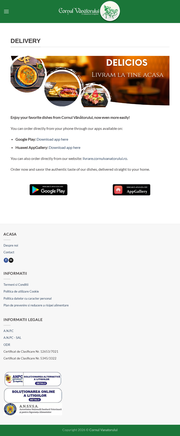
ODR (7, 345)
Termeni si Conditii (16, 284)
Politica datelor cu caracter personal (28, 298)
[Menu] (6, 11)
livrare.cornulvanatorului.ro (105, 158)
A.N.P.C (9, 331)
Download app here (52, 139)
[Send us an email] (11, 260)
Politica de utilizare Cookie (21, 291)
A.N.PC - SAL (12, 338)
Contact (9, 252)
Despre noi (11, 245)
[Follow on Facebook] (6, 260)
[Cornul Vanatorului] (90, 11)
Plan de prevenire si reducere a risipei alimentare (36, 305)
